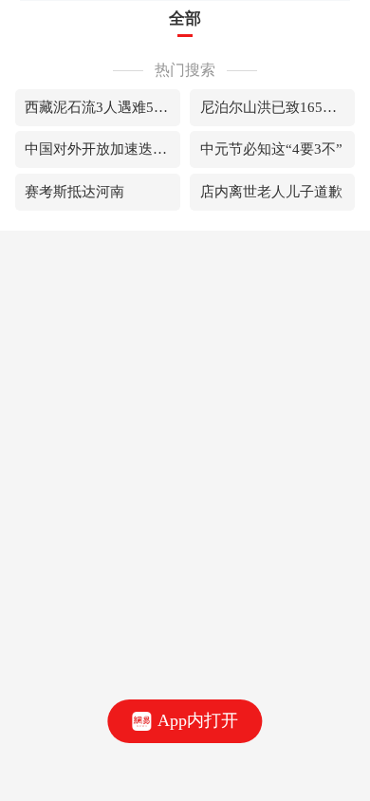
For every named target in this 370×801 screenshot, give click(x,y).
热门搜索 (185, 70)
